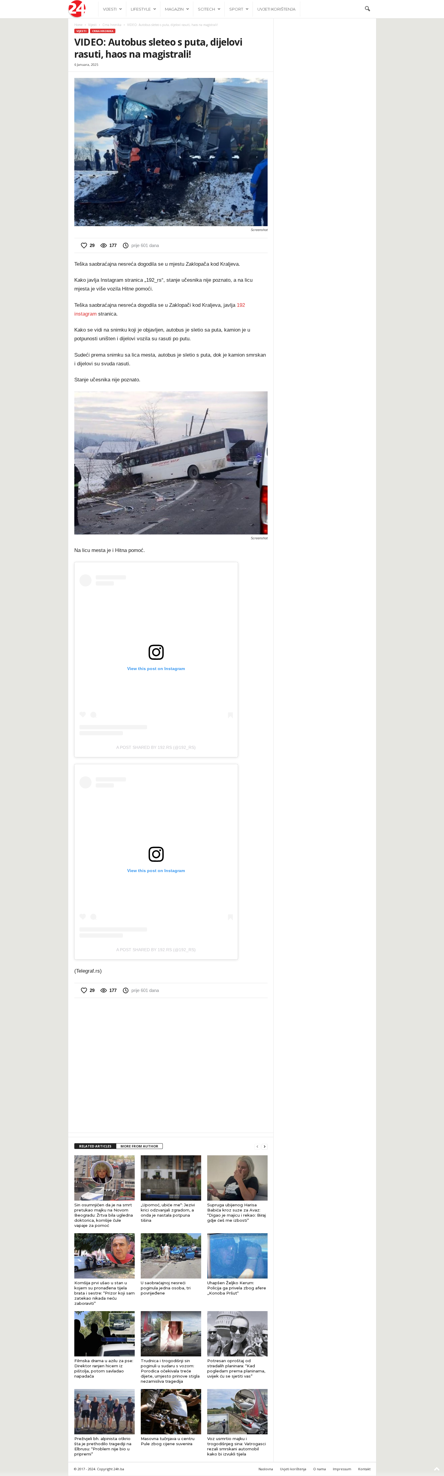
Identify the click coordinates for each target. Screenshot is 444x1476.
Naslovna (266, 1469)
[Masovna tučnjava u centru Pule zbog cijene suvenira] (171, 1411)
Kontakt (364, 1469)
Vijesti (110, 9)
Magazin (174, 9)
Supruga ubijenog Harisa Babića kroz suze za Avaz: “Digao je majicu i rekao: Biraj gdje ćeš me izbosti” (236, 1212)
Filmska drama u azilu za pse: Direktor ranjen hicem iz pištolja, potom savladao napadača (103, 1368)
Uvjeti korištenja (276, 9)
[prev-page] (257, 1146)
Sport (236, 9)
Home (78, 25)
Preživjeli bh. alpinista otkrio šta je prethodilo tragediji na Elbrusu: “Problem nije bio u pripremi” (102, 1446)
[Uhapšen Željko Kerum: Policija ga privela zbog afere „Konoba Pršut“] (237, 1256)
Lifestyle (141, 9)
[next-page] (265, 1146)
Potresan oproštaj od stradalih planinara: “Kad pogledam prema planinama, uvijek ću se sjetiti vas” (236, 1368)
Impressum (342, 1469)
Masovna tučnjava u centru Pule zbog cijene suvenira (168, 1441)
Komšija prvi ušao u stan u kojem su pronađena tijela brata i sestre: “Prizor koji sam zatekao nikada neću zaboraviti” (104, 1293)
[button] (367, 9)
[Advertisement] (171, 1064)
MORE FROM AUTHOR (139, 1146)
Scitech (206, 9)
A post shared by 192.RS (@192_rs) (156, 747)
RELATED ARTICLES (95, 1146)
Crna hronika (111, 25)
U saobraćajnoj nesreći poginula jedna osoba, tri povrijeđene (166, 1287)
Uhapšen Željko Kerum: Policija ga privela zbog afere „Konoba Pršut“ (236, 1287)
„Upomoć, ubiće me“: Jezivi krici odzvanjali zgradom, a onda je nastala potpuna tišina (168, 1212)
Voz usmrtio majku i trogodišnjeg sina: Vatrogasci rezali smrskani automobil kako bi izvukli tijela (236, 1446)
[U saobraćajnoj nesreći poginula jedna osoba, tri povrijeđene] (171, 1256)
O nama (319, 1469)
